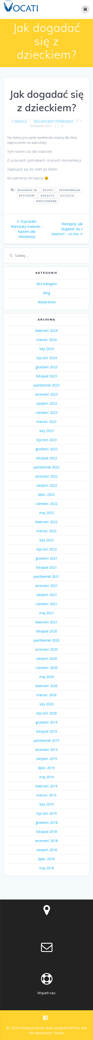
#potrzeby (27, 195)
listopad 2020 (46, 631)
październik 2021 (46, 576)
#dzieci (48, 190)
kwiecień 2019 (46, 786)
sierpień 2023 (46, 403)
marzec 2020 (46, 695)
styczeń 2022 (46, 549)
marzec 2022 (46, 531)
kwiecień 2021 (46, 622)
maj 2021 (46, 613)
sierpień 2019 (46, 758)
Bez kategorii (44, 120)
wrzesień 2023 (46, 394)
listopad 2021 (46, 567)
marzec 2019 (46, 795)
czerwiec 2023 (46, 412)
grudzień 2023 (46, 367)
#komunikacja (69, 190)
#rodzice (48, 195)
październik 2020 (46, 640)
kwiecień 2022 (46, 522)
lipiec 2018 (46, 859)
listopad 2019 (46, 731)
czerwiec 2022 (46, 503)
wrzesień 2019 (46, 749)
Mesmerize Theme (49, 1033)
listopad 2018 (46, 831)
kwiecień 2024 (46, 330)
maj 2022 (46, 512)
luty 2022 (47, 540)
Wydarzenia (64, 120)
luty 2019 (47, 804)
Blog (46, 293)
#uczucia (67, 195)
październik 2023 (46, 385)
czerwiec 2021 (46, 604)
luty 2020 (47, 704)
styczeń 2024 (46, 358)
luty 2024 (47, 348)
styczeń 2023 (46, 440)
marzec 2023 (46, 421)
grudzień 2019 (46, 722)
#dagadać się (27, 190)
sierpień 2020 (46, 658)
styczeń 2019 (46, 813)
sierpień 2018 (46, 849)
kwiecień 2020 (46, 686)
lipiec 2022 (46, 494)
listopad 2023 (46, 376)
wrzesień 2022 (46, 476)
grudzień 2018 (46, 822)
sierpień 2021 (46, 594)
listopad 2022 (46, 458)
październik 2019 (46, 740)
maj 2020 (46, 676)
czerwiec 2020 (46, 667)
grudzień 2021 (46, 558)
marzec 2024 (46, 339)
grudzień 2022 (46, 449)
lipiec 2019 (46, 767)
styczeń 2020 (46, 713)
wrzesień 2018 (46, 840)
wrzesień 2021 (46, 585)
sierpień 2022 (46, 485)
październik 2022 (46, 467)
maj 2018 (46, 868)
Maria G (21, 120)
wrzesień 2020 (46, 649)
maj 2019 (46, 777)
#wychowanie (46, 201)
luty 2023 (47, 430)
